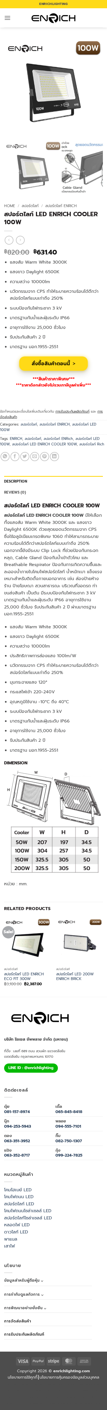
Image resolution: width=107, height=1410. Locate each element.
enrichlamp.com (22, 1384)
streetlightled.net (12, 1403)
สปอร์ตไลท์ (30, 206)
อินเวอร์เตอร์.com (71, 1403)
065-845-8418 (68, 1112)
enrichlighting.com (10, 1384)
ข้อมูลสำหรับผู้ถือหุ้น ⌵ (23, 1280)
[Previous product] (20, 240)
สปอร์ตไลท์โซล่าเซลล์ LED (28, 1218)
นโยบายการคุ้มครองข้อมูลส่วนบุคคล (69, 1377)
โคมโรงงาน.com (93, 1384)
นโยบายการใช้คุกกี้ (22, 1377)
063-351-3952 (17, 1141)
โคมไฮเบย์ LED (18, 1190)
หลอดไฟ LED (17, 1225)
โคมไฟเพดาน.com (12, 1397)
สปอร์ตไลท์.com (59, 1391)
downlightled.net (72, 1384)
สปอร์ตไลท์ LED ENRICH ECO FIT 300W (24, 976)
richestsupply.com (49, 1384)
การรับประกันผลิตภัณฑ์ (72, 411)
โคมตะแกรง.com (97, 1391)
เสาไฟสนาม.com (40, 1391)
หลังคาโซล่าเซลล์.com (94, 1403)
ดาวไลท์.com (50, 1391)
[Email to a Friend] (34, 456)
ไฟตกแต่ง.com (82, 1403)
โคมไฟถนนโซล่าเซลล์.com (73, 1397)
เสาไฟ (9, 1246)
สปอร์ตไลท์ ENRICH (61, 206)
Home (9, 206)
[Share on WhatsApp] (5, 456)
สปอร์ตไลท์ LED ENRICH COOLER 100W (44, 444)
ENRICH (16, 438)
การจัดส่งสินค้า (17, 1321)
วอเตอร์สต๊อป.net (24, 1397)
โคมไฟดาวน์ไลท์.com (36, 1397)
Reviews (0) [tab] (15, 492)
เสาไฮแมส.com (83, 1384)
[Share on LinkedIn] (54, 456)
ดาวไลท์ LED (16, 1232)
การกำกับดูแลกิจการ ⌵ (23, 1294)
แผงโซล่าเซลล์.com (48, 1403)
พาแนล (10, 1239)
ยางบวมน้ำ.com (17, 1391)
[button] (7, 18)
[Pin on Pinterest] (44, 456)
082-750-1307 (68, 1141)
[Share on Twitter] (24, 456)
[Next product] (9, 240)
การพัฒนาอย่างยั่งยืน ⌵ (25, 1308)
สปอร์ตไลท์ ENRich (58, 438)
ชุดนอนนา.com (37, 1403)
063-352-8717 (17, 1155)
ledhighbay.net (61, 1384)
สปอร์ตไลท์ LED (19, 1204)
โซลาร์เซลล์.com (60, 1403)
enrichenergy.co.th (25, 1403)
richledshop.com (29, 1391)
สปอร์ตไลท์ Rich (91, 444)
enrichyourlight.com (35, 1384)
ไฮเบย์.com (69, 1391)
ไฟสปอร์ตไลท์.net (49, 1397)
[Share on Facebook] (14, 456)
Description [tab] (15, 481)
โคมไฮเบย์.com (60, 1397)
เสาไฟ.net (85, 1397)
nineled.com (77, 1391)
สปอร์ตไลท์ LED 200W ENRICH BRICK (75, 976)
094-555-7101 (68, 1126)
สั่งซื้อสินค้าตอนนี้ (53, 363)
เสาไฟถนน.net (86, 1391)
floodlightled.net (94, 1397)
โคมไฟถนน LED (18, 1197)
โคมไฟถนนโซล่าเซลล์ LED (27, 1211)
